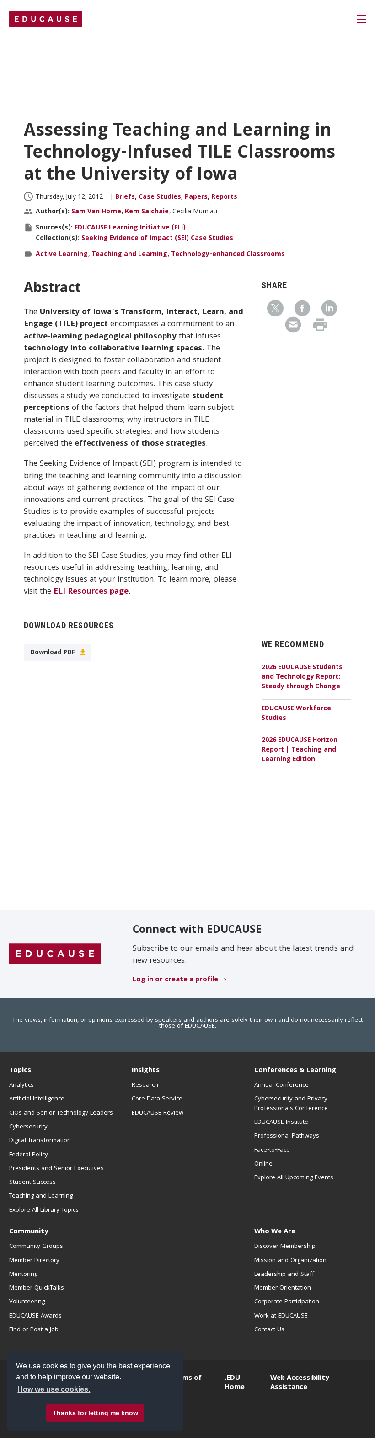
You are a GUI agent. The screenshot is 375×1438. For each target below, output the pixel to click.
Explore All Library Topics (44, 1210)
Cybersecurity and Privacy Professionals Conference (291, 1103)
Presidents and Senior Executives (56, 1169)
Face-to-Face (272, 1150)
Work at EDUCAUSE (281, 1316)
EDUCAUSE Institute (281, 1122)
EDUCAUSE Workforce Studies (296, 713)
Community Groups (36, 1247)
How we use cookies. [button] (53, 1389)
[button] (236, 1417)
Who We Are (274, 1232)
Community (28, 1232)
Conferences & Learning (295, 1071)
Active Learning (62, 254)
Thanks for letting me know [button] (95, 1412)
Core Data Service (157, 1099)
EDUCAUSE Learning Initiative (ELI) (130, 228)
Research (145, 1085)
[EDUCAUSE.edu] (45, 19)
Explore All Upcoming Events (293, 1178)
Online (263, 1164)
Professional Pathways (286, 1136)
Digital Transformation (40, 1141)
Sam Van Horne (96, 212)
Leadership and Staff (284, 1274)
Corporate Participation (286, 1302)
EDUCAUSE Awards (35, 1316)
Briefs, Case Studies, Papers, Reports (176, 197)
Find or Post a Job (34, 1330)
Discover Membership (285, 1247)
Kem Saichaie (147, 212)
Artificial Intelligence (36, 1099)
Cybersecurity (28, 1127)
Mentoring (23, 1274)
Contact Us (269, 1330)
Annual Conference (281, 1085)
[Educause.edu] (55, 954)
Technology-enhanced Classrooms (228, 254)
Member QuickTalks (36, 1288)
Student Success (32, 1182)
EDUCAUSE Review (157, 1113)
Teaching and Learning (129, 254)
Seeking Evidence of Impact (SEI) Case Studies (157, 238)
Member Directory (34, 1261)
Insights (146, 1071)
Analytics (21, 1085)
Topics (20, 1071)
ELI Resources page (91, 592)
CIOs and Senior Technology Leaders (61, 1113)
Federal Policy (28, 1155)
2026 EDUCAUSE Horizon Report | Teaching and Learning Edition (300, 750)
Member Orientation (282, 1288)
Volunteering (27, 1302)
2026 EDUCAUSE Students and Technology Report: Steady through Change (302, 677)
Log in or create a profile (175, 980)
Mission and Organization (290, 1261)
